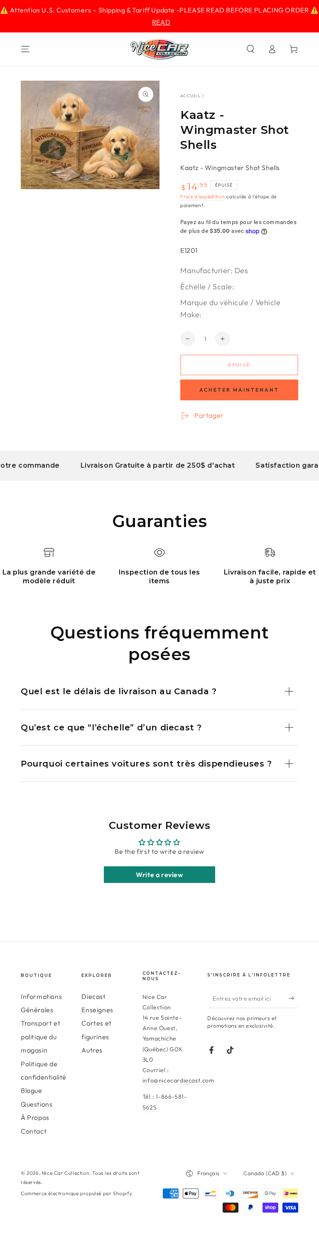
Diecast (93, 996)
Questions (36, 1104)
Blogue (31, 1090)
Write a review (159, 874)
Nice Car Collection (65, 1173)
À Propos (35, 1117)
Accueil (190, 96)
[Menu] (25, 49)
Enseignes (97, 1010)
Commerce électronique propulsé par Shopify (76, 1193)
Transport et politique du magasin (40, 1036)
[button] (250, 49)
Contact (34, 1131)
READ (161, 22)
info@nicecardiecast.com (178, 1080)
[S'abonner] (293, 998)
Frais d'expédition (202, 196)
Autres (92, 1050)
